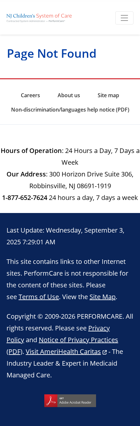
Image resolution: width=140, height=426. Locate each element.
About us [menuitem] (69, 95)
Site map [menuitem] (108, 95)
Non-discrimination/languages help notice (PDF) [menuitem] (70, 109)
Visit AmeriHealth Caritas (63, 351)
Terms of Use (39, 296)
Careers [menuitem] (30, 95)
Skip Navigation (20, 0)
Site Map (103, 296)
